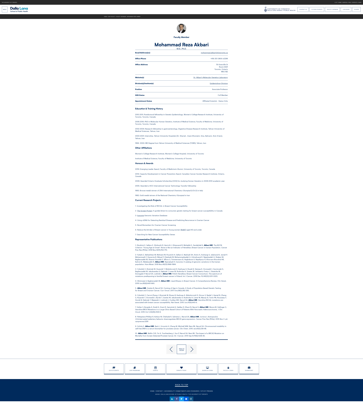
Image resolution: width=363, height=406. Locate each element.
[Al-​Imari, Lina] (207, 349)
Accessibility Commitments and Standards (181, 391)
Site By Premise (207, 391)
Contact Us (303, 9)
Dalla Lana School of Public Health (19, 9)
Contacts (354, 2)
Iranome (140, 215)
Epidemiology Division (219, 83)
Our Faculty (111, 16)
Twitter (181, 399)
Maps (359, 2)
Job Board (346, 9)
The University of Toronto (9, 2)
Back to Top (181, 385)
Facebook (176, 399)
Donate (356, 9)
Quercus (344, 2)
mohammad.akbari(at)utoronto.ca (214, 53)
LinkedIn (172, 399)
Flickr (186, 399)
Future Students (316, 9)
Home (105, 16)
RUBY (183, 230)
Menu (4, 9)
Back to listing (181, 349)
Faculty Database (332, 9)
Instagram (191, 399)
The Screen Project (144, 211)
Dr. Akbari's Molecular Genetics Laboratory (211, 77)
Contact (159, 391)
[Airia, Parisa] (155, 349)
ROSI (349, 2)
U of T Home (338, 2)
